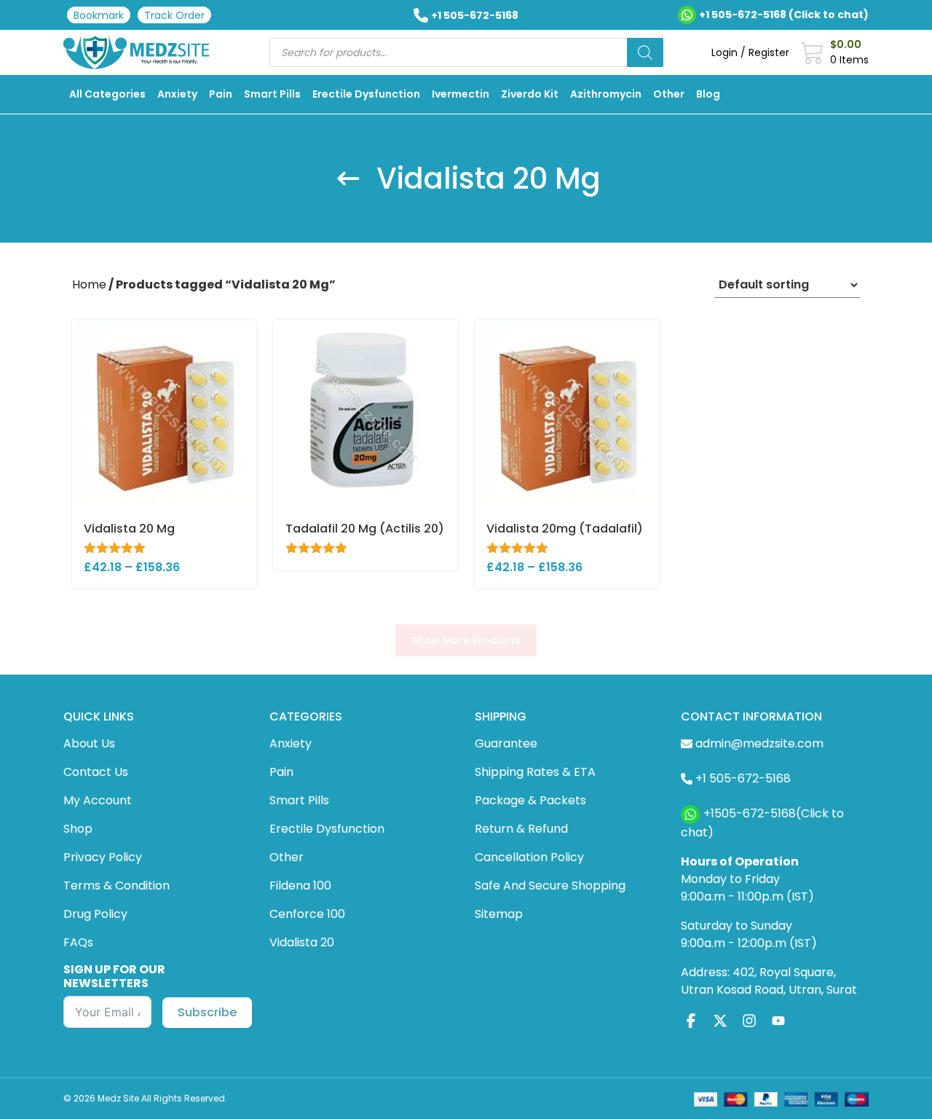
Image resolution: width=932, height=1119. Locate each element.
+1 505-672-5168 (474, 15)
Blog (708, 94)
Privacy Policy (102, 857)
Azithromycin (605, 94)
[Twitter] (720, 1021)
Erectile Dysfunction (366, 94)
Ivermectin (460, 94)
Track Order (174, 15)
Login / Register (750, 52)
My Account (97, 800)
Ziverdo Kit (529, 94)
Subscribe (207, 1012)
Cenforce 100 (307, 914)
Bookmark (99, 15)
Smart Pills (272, 94)
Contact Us (95, 771)
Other (668, 94)
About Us (89, 743)
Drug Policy (95, 914)
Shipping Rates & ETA (535, 771)
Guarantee (506, 743)
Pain (220, 94)
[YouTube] (778, 1021)
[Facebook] (691, 1021)
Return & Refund (521, 828)
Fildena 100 (300, 885)
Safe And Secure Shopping (550, 885)
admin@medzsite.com (759, 743)
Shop (77, 828)
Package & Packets (530, 800)
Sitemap (499, 914)
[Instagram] (749, 1021)
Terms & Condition (116, 885)
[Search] (645, 52)
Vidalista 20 (301, 942)
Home (89, 284)
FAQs (78, 942)
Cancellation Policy (529, 857)
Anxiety (177, 94)
